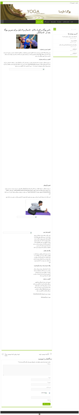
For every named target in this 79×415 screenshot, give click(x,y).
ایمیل (48, 382)
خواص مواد (53, 21)
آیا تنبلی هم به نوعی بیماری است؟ (69, 36)
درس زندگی (46, 21)
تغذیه (72, 21)
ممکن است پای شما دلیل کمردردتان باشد (68, 44)
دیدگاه (48, 364)
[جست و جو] (1, 3)
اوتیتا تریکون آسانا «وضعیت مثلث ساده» (12, 354)
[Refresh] (49, 393)
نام (49, 377)
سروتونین (75, 48)
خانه (76, 21)
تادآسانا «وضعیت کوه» (44, 354)
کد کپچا (49, 400)
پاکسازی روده (74, 40)
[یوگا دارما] (39, 12)
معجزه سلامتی (66, 21)
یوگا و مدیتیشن (39, 21)
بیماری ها (59, 21)
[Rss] (10, 3)
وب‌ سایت (48, 387)
